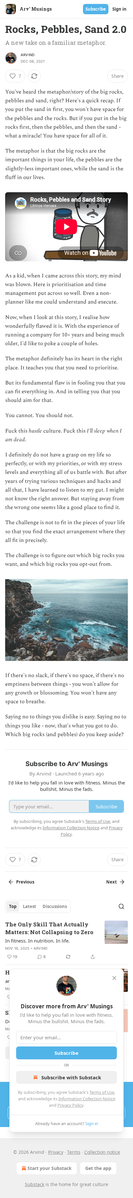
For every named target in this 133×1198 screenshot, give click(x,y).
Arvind (28, 55)
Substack (34, 1184)
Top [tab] (12, 906)
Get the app (98, 1168)
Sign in (119, 9)
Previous (25, 882)
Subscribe (96, 9)
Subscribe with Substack (71, 1077)
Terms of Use (101, 1092)
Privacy (55, 1152)
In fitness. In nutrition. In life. (37, 940)
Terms (73, 1152)
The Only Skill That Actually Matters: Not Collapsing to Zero (49, 928)
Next (111, 882)
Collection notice (102, 1152)
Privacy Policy (70, 1105)
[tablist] (38, 906)
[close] (114, 978)
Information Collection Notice (86, 1099)
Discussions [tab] (55, 906)
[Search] (121, 906)
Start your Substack (49, 1168)
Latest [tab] (29, 906)
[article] (66, 941)
